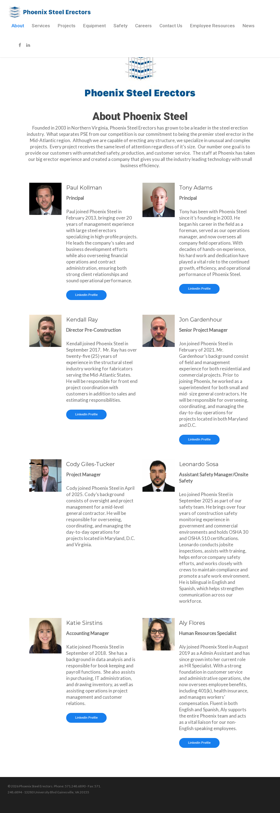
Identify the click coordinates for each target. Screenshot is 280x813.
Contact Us (170, 25)
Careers (143, 25)
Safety (120, 25)
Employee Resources (212, 25)
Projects (66, 25)
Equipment (94, 25)
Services (41, 25)
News (249, 25)
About (17, 25)
